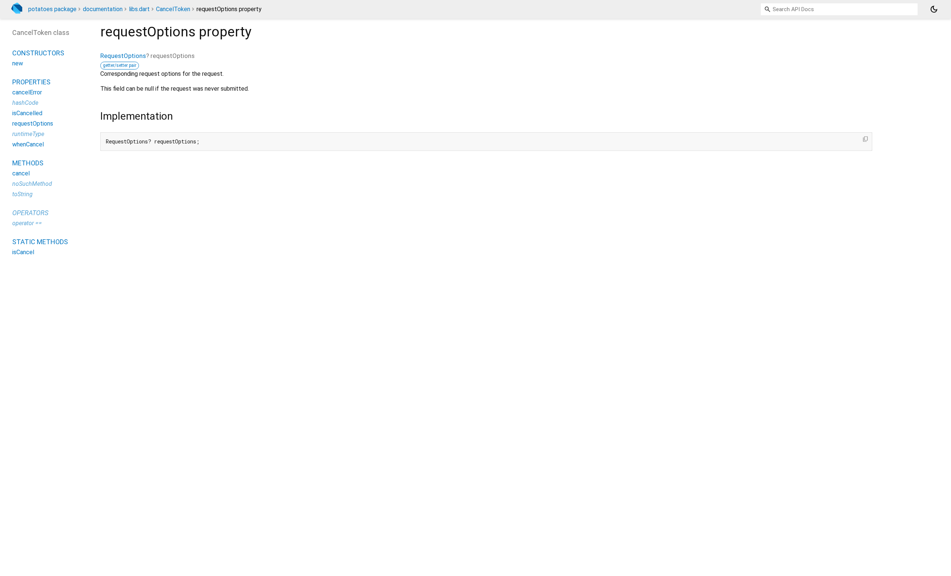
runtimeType (28, 133)
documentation (103, 9)
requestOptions (32, 123)
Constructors (38, 53)
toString (22, 194)
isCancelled (27, 113)
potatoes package (52, 9)
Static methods (40, 242)
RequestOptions (123, 55)
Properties (31, 82)
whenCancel (28, 144)
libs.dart (139, 9)
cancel (21, 173)
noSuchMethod (32, 183)
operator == (27, 223)
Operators (30, 213)
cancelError (27, 92)
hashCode (25, 102)
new (17, 63)
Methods (27, 163)
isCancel (23, 252)
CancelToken (173, 9)
